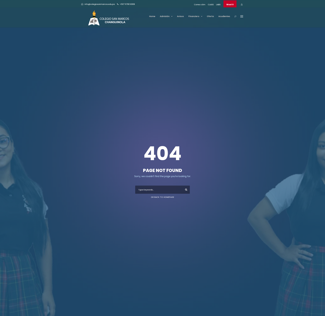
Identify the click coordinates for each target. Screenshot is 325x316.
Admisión (164, 16)
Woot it (230, 4)
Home (152, 16)
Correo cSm (199, 4)
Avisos (180, 16)
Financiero (193, 16)
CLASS (211, 4)
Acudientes (224, 16)
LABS (218, 4)
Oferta (210, 16)
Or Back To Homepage (162, 197)
